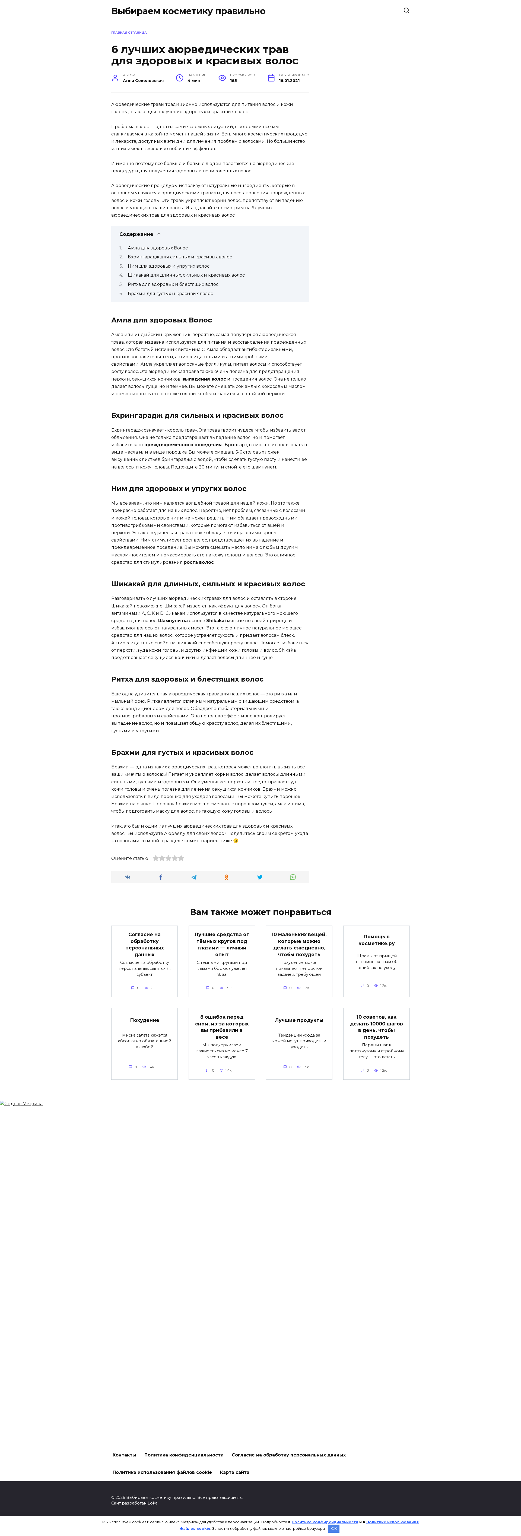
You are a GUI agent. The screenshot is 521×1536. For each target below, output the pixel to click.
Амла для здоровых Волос (158, 248)
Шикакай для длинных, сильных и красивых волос (186, 275)
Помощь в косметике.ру (376, 940)
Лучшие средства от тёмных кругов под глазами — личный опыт (222, 944)
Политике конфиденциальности (325, 1522)
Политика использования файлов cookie (162, 1472)
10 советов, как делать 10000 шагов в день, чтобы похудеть (376, 1027)
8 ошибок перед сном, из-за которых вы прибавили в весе (222, 1027)
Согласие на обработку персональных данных (144, 944)
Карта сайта (234, 1472)
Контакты (124, 1455)
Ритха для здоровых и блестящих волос (173, 284)
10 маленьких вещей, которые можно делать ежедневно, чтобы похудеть (299, 944)
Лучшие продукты (299, 1020)
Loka (152, 1503)
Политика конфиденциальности (184, 1455)
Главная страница (129, 32)
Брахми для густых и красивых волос (170, 293)
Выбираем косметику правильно (188, 11)
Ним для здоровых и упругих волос (168, 266)
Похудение (144, 1020)
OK (334, 1528)
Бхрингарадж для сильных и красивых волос (180, 256)
